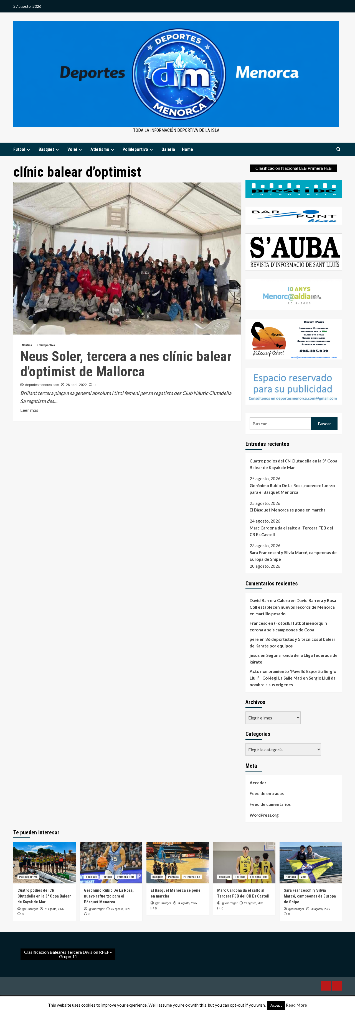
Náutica (27, 345)
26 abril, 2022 (76, 385)
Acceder (258, 782)
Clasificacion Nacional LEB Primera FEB (293, 168)
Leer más (29, 410)
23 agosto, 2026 (253, 903)
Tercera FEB (258, 877)
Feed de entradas (267, 793)
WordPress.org (264, 815)
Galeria (168, 149)
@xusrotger (30, 909)
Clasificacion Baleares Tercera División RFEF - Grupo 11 (68, 954)
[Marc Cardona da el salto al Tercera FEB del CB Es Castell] (244, 862)
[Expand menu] (28, 149)
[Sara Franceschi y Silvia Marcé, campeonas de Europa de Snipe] (311, 862)
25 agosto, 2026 (54, 909)
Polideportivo (135, 149)
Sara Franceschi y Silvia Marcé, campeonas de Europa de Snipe (293, 556)
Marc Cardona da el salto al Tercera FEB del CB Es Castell (291, 531)
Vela (303, 877)
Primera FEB (125, 877)
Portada (107, 877)
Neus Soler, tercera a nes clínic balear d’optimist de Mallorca (126, 364)
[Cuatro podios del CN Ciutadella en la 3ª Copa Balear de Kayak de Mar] (44, 862)
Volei (72, 149)
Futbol (19, 149)
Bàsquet (46, 149)
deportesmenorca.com (42, 385)
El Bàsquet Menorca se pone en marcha (288, 509)
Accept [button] (276, 1005)
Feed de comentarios (270, 804)
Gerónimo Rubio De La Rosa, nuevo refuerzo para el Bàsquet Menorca (292, 489)
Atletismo (99, 149)
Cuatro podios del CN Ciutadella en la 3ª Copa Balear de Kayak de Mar (293, 464)
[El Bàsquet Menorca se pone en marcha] (177, 862)
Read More (296, 1004)
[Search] (338, 149)
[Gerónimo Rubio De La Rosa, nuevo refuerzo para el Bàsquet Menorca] (111, 862)
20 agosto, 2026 (320, 909)
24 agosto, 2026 (187, 903)
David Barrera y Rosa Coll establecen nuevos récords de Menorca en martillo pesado (293, 607)
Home (187, 149)
